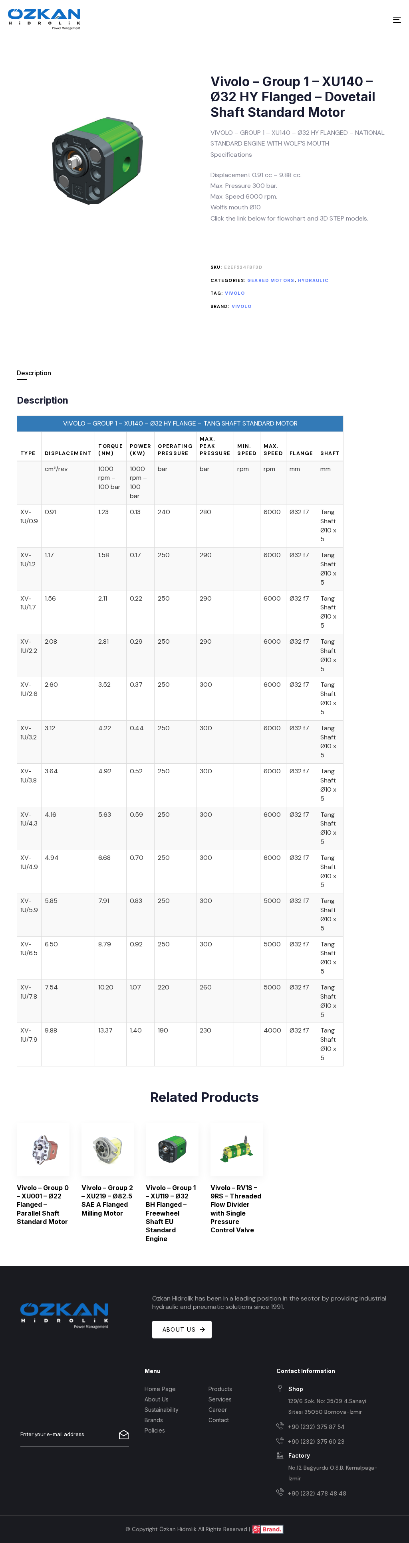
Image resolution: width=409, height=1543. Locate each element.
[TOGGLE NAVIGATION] (335, 19)
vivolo (235, 293)
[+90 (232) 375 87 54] (328, 1427)
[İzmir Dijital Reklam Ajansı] (268, 1528)
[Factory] (328, 1467)
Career (217, 1409)
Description (34, 373)
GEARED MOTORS (270, 280)
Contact (218, 1420)
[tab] (68, 373)
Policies (155, 1430)
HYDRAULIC (313, 280)
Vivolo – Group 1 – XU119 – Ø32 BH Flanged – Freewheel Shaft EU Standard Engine (171, 1213)
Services (220, 1399)
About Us (157, 1399)
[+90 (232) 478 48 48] (328, 1493)
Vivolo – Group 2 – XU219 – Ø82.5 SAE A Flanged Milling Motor (107, 1200)
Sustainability (162, 1409)
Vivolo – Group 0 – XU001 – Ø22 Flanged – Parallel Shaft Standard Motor (43, 1205)
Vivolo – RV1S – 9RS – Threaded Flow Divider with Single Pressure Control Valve (235, 1209)
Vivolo (242, 306)
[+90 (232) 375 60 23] (328, 1442)
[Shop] (328, 1401)
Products (220, 1388)
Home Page (160, 1388)
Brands (154, 1420)
